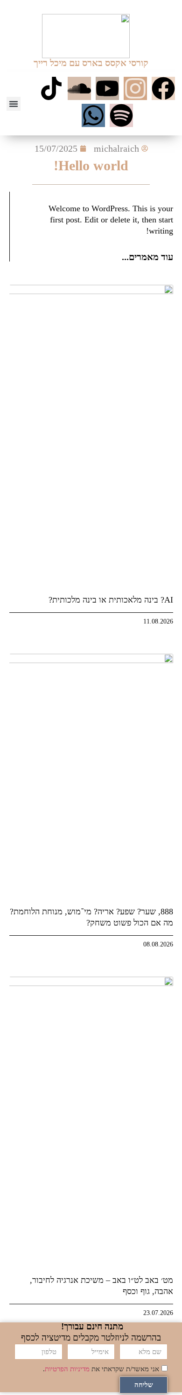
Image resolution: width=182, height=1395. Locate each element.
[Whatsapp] (93, 115)
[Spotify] (121, 115)
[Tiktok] (51, 88)
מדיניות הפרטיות (67, 1369)
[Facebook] (163, 88)
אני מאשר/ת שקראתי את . (101, 1369)
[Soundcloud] (79, 88)
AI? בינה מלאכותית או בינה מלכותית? (111, 599)
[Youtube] (107, 88)
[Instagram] (135, 88)
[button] (14, 104)
